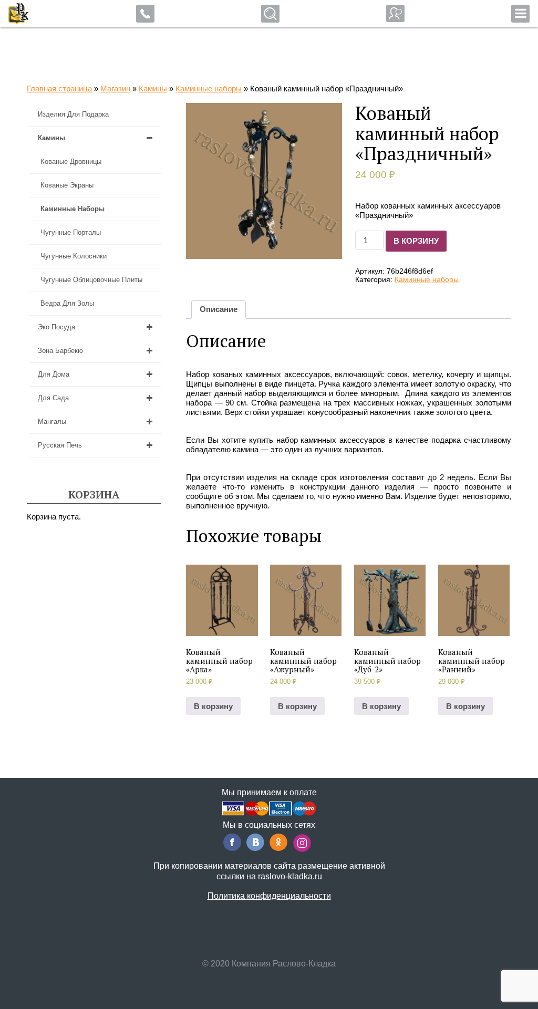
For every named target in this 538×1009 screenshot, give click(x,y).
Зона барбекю (60, 351)
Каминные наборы (208, 88)
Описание (218, 309)
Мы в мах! (67, 16)
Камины (153, 88)
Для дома (53, 374)
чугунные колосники (73, 256)
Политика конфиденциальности (269, 895)
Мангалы (52, 421)
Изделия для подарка (73, 114)
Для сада (53, 398)
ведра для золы (67, 303)
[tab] (218, 309)
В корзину (416, 240)
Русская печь (60, 445)
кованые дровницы (70, 161)
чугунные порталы (70, 232)
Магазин (115, 88)
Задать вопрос (395, 13)
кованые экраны (67, 185)
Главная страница (59, 88)
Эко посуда (56, 327)
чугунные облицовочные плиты (91, 280)
